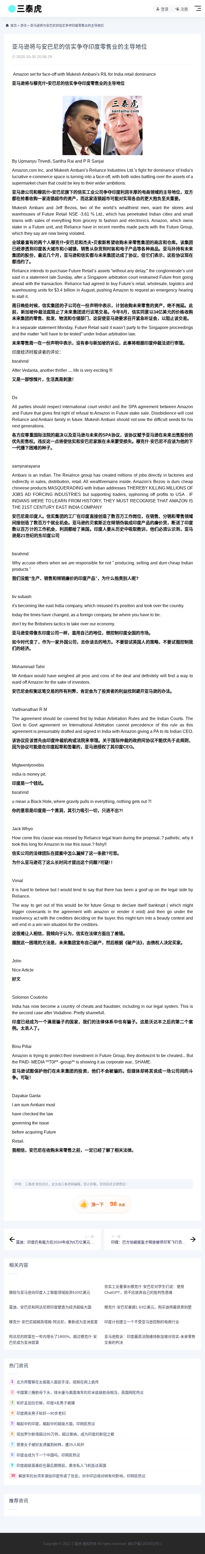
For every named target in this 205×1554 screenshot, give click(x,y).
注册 (184, 9)
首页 (13, 26)
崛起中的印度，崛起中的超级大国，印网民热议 (56, 1424)
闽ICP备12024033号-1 (145, 1544)
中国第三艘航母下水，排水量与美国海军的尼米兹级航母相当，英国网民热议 (80, 1392)
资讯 (23, 26)
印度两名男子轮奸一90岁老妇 (41, 1413)
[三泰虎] (24, 10)
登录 (164, 9)
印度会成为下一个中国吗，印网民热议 (48, 1455)
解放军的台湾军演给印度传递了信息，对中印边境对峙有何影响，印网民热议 (81, 1476)
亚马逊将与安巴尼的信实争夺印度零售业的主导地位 (67, 26)
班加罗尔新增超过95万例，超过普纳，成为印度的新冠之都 (65, 1434)
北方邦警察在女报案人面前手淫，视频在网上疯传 (58, 1382)
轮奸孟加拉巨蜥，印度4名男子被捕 (46, 1403)
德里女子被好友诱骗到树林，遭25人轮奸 (50, 1444)
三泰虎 (30, 1184)
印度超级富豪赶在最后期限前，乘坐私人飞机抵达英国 (61, 1465)
